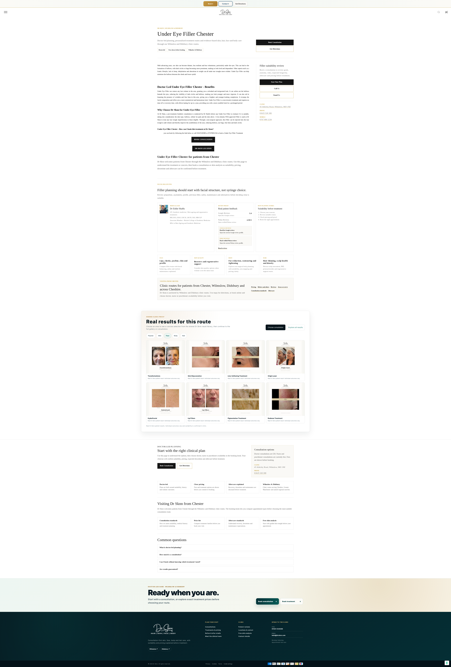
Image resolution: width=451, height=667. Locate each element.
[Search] (438, 12)
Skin (159, 336)
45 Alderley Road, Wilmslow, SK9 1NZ (275, 107)
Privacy (208, 664)
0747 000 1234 (266, 119)
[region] (225, 381)
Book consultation (267, 601)
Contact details (244, 636)
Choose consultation (275, 327)
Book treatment (291, 601)
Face (167, 336)
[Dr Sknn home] (163, 628)
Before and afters (263, 287)
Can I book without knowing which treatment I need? (179, 562)
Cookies (214, 664)
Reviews (273, 287)
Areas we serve (283, 287)
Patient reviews (244, 627)
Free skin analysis (245, 633)
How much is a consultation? (170, 555)
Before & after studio (213, 633)
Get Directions (240, 4)
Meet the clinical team (213, 636)
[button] (6, 12)
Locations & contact (245, 630)
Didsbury (166, 649)
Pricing (253, 287)
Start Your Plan (276, 82)
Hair (183, 336)
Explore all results (295, 327)
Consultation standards (258, 291)
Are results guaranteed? (168, 569)
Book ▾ (210, 4)
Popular (151, 336)
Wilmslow (154, 649)
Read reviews (222, 248)
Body (175, 336)
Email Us (276, 95)
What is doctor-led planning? (170, 547)
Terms (220, 664)
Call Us (276, 88)
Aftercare (271, 291)
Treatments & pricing (213, 630)
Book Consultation (275, 42)
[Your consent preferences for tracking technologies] (447, 663)
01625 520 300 (266, 113)
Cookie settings (228, 664)
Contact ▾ (225, 4)
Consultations (210, 627)
